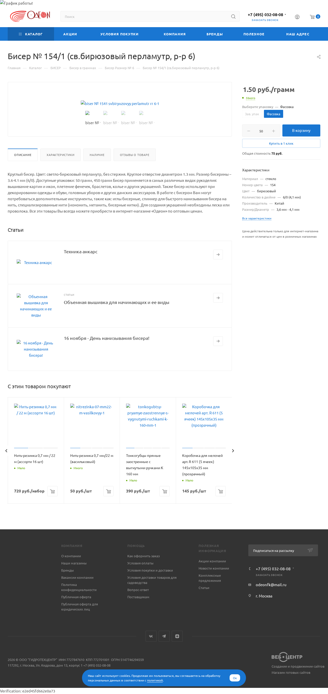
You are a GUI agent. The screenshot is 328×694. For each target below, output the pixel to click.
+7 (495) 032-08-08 (265, 14)
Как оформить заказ (143, 556)
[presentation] (6, 451)
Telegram (164, 636)
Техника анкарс (80, 251)
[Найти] (233, 16)
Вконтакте (151, 636)
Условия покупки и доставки (150, 570)
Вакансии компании (77, 577)
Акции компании (212, 561)
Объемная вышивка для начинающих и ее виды (116, 302)
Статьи (204, 587)
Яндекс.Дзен (177, 636)
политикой (155, 680)
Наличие (97, 155)
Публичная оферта (76, 597)
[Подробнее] (218, 254)
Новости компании (214, 568)
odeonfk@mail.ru (271, 584)
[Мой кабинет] (297, 17)
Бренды (67, 570)
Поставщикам (138, 597)
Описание (22, 155)
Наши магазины (74, 563)
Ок (235, 678)
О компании (71, 556)
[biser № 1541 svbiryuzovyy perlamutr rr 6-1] (120, 103)
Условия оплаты (140, 563)
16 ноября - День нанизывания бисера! (106, 338)
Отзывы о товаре (134, 155)
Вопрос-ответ (138, 589)
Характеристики (60, 155)
